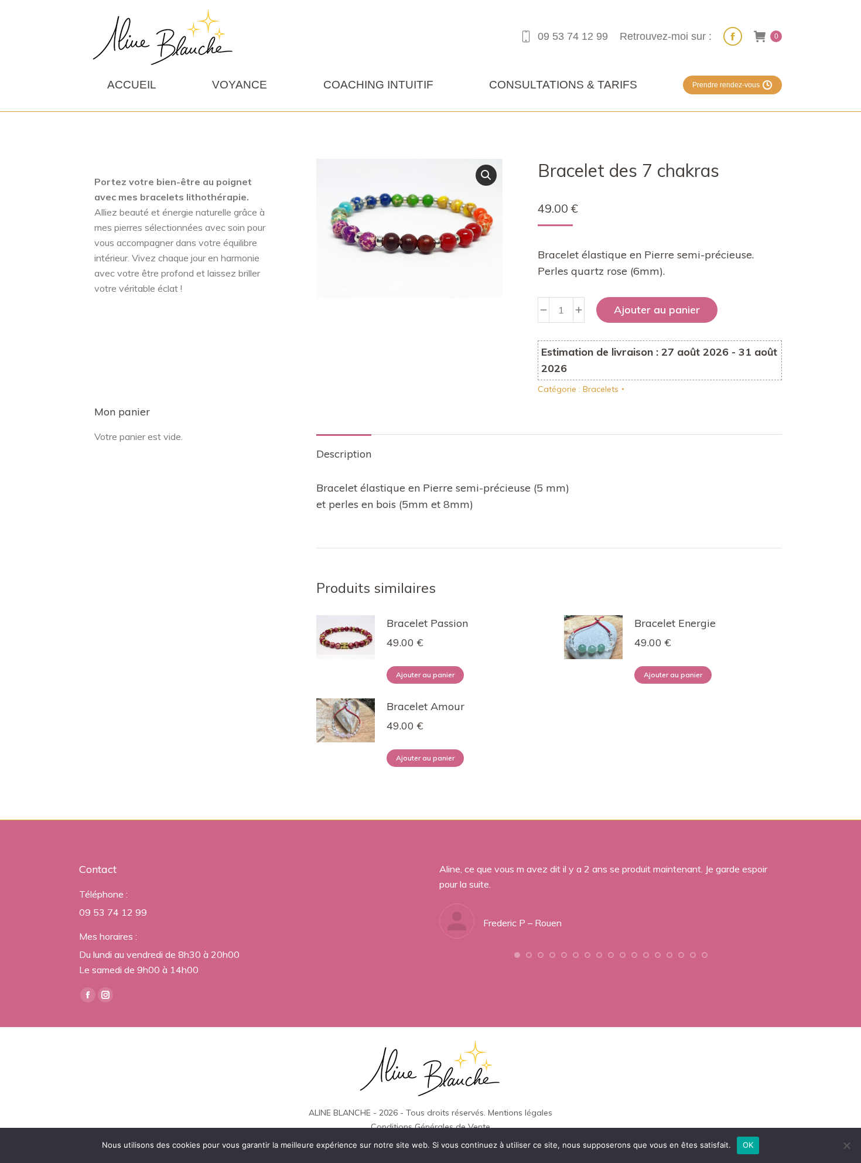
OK (748, 1145)
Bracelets (601, 389)
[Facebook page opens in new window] (732, 36)
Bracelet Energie (675, 623)
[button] (486, 175)
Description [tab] (343, 454)
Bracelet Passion (427, 623)
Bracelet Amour (425, 706)
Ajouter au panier (657, 309)
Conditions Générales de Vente (430, 1126)
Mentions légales (520, 1112)
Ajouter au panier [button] (425, 674)
